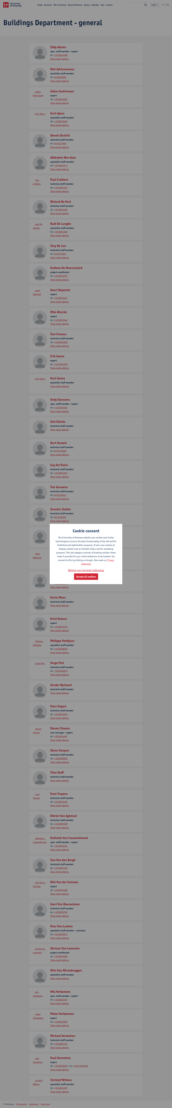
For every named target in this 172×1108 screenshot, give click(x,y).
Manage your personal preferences (86, 570)
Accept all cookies (86, 576)
